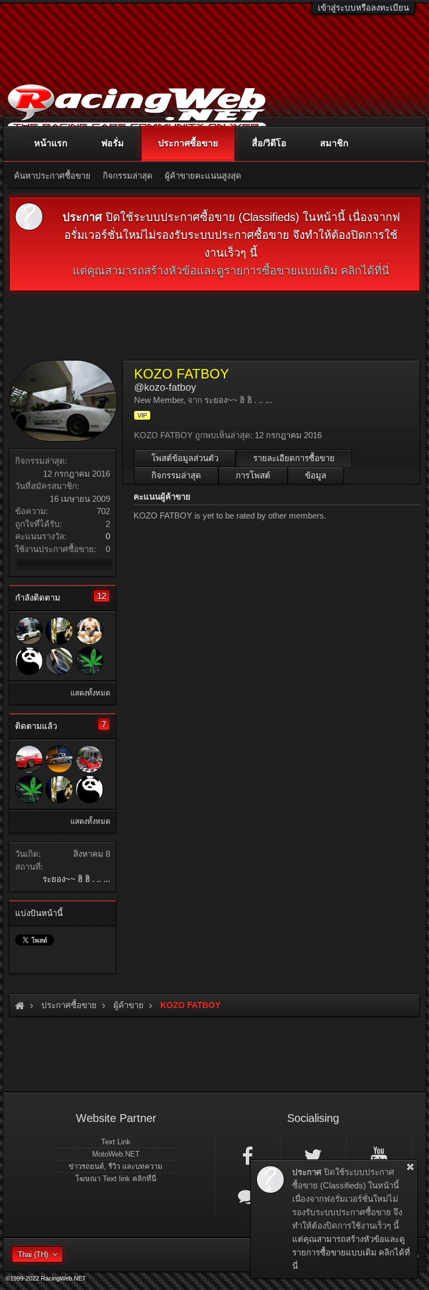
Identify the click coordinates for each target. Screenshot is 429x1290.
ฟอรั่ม (112, 143)
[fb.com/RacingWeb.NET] (247, 1155)
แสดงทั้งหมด (90, 693)
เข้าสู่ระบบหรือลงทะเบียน (363, 7)
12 (101, 596)
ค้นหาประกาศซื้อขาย (52, 175)
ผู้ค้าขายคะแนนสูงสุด (203, 175)
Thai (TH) (33, 1254)
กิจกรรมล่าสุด (176, 475)
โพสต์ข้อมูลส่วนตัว (184, 458)
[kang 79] (29, 631)
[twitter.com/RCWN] (312, 1155)
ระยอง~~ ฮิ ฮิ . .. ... (76, 879)
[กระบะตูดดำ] (59, 759)
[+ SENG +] (29, 661)
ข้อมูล (315, 475)
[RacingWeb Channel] (378, 1155)
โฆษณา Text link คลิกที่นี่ (115, 1178)
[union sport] (89, 759)
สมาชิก (334, 143)
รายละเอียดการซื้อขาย (294, 458)
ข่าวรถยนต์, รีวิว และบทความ (116, 1166)
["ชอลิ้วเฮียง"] (29, 759)
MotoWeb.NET (116, 1154)
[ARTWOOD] (59, 661)
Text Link (116, 1142)
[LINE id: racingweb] (247, 1196)
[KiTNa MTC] (59, 631)
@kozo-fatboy (165, 387)
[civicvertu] (89, 661)
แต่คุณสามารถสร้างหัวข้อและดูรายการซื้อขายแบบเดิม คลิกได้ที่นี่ (231, 271)
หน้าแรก (51, 143)
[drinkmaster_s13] (89, 631)
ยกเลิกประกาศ (410, 1167)
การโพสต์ (253, 475)
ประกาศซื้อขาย (188, 143)
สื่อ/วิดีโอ (269, 143)
